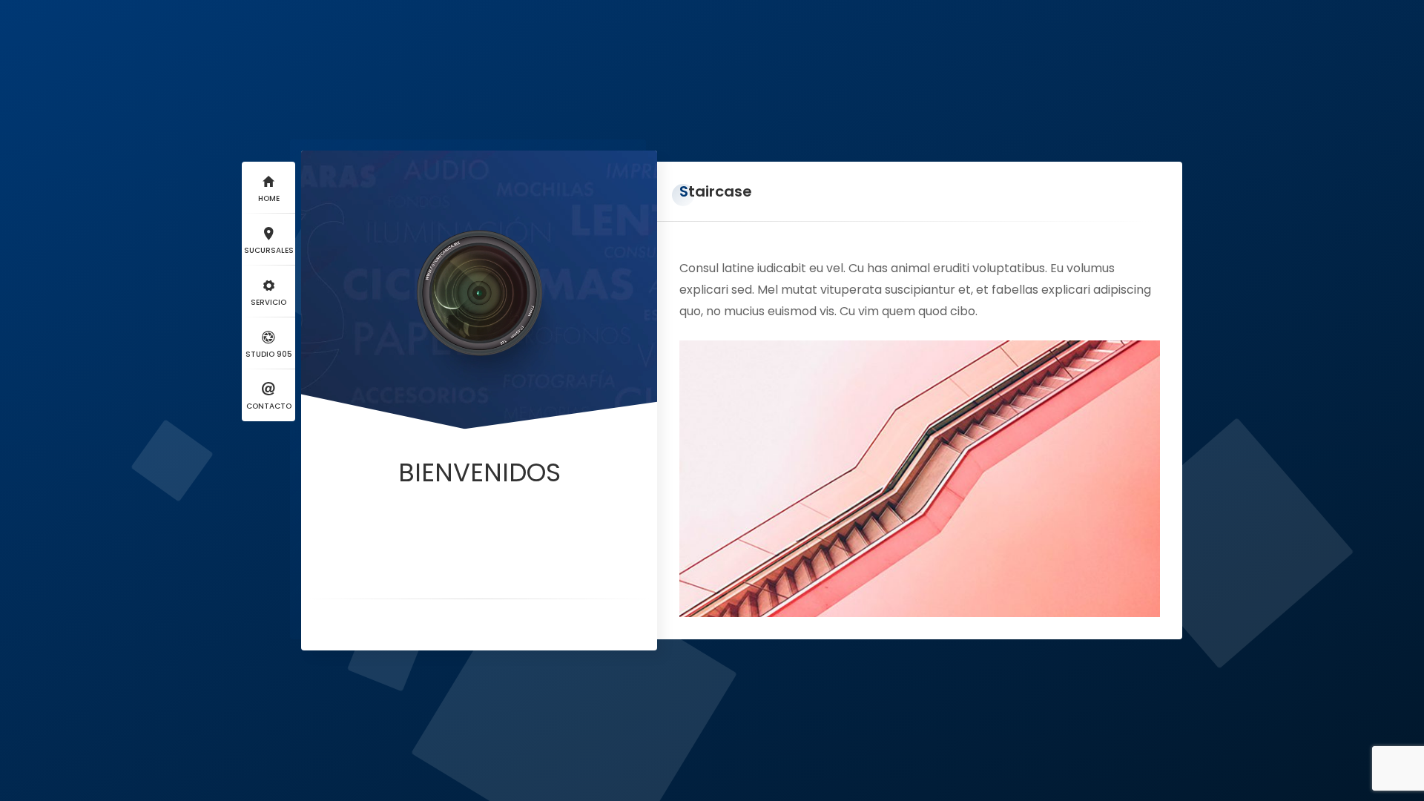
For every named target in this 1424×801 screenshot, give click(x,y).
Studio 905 (268, 354)
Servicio (268, 302)
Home (269, 198)
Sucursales (269, 250)
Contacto (268, 406)
